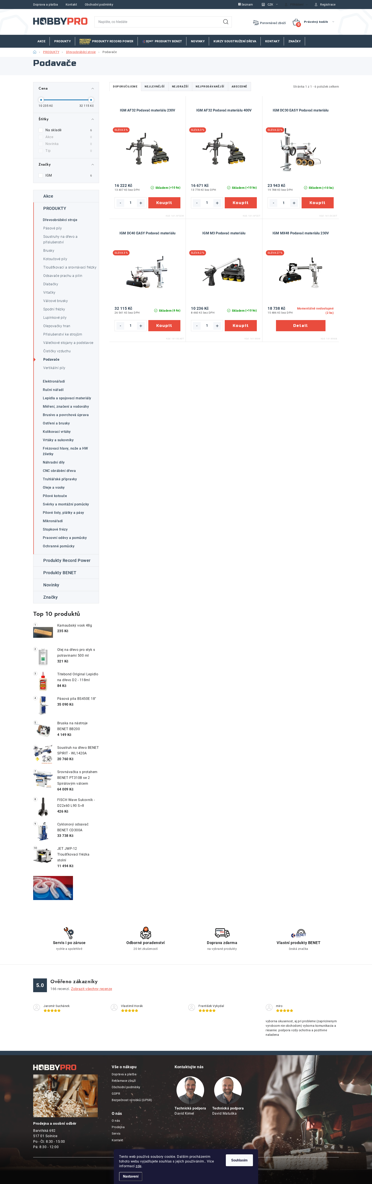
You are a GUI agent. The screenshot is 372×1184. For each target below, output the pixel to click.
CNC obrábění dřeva (59, 471)
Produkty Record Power (67, 560)
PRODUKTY (54, 208)
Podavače (51, 359)
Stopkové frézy (55, 529)
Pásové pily (52, 228)
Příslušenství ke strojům (62, 334)
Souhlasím (239, 1160)
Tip (68, 151)
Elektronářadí (54, 381)
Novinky (51, 584)
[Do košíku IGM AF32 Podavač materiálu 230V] (164, 202)
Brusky (48, 251)
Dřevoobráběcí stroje (60, 220)
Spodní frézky (54, 309)
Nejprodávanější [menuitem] (210, 86)
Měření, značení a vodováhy (66, 406)
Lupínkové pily (55, 318)
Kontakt (71, 4)
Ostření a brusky (56, 423)
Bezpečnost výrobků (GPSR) (132, 1100)
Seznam (247, 4)
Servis (116, 1133)
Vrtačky (49, 292)
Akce (68, 137)
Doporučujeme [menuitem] (125, 86)
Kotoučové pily (55, 259)
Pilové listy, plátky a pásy (63, 513)
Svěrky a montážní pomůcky (66, 504)
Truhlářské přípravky (60, 479)
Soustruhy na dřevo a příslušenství (60, 239)
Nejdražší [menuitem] (180, 86)
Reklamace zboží (124, 1080)
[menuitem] (41, 41)
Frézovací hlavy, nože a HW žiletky (65, 451)
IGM (68, 175)
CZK (270, 4)
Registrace (327, 4)
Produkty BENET (59, 572)
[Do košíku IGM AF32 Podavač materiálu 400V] (241, 202)
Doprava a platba (45, 4)
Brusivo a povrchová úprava (66, 415)
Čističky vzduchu (57, 351)
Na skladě (68, 130)
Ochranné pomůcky (58, 546)
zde (138, 1166)
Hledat (226, 21)
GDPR (116, 1093)
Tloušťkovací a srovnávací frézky (69, 267)
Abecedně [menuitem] (239, 86)
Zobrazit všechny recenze (91, 989)
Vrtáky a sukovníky (58, 440)
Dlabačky (50, 284)
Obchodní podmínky (99, 4)
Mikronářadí (53, 521)
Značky (50, 597)
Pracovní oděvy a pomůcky (65, 538)
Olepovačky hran (56, 326)
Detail (300, 325)
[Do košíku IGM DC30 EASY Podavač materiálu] (317, 202)
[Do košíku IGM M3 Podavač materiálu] (241, 325)
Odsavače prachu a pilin (62, 276)
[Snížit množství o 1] (120, 203)
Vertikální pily (54, 368)
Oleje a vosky (54, 487)
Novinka (68, 144)
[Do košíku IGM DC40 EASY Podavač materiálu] (164, 325)
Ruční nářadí (53, 390)
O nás (116, 1120)
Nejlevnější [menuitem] (155, 86)
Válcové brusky (55, 301)
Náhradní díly (54, 462)
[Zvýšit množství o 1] (141, 203)
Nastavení (130, 1176)
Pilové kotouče (55, 496)
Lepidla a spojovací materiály (67, 398)
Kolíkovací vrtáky (57, 432)
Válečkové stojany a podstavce (68, 343)
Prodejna (118, 1127)
